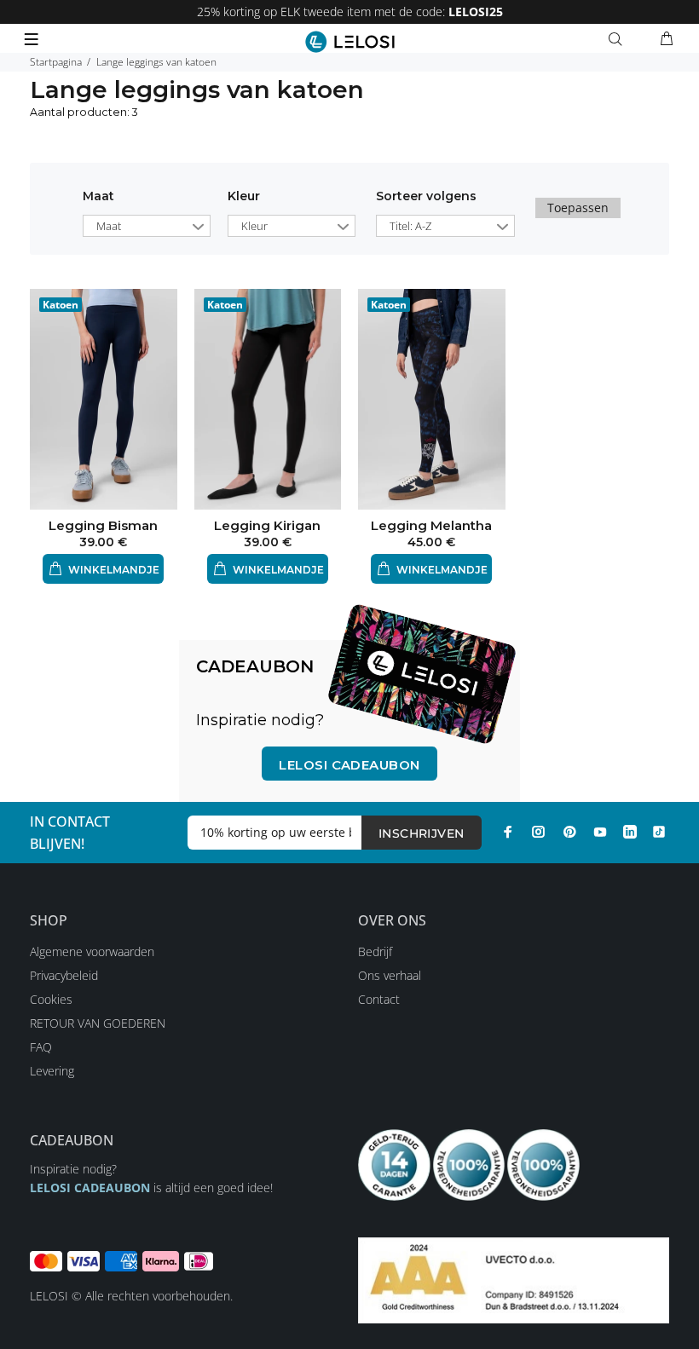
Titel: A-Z (410, 225)
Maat (98, 196)
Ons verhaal (389, 975)
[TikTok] (659, 831)
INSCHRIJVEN (421, 833)
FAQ (41, 1047)
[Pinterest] (569, 832)
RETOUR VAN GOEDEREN (97, 1023)
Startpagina (56, 62)
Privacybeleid (64, 975)
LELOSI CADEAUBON (90, 1187)
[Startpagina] (350, 42)
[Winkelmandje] (666, 39)
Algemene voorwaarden (92, 951)
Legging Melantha (431, 525)
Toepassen (578, 207)
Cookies (51, 999)
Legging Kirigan (267, 525)
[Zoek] (619, 39)
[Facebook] (508, 832)
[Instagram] (539, 832)
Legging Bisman (103, 525)
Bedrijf (375, 951)
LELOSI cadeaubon (349, 765)
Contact (379, 999)
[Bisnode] (513, 1279)
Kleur (244, 196)
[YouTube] (600, 832)
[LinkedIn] (630, 831)
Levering (52, 1071)
